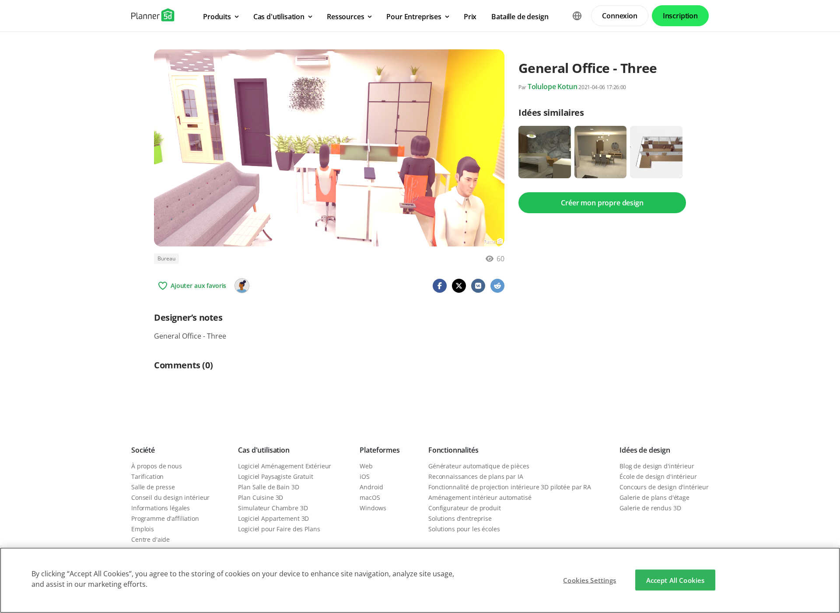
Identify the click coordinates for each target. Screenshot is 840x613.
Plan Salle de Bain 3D (268, 487)
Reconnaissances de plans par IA (475, 476)
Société (143, 450)
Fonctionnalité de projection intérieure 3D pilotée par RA (509, 487)
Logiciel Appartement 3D (273, 518)
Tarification (147, 476)
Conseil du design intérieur (170, 497)
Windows (373, 508)
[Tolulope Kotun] (242, 286)
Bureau (166, 258)
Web (366, 466)
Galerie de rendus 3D (650, 508)
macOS (370, 497)
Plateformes (379, 450)
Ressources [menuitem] (345, 16)
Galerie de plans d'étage (655, 497)
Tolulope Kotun (553, 86)
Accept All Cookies (675, 580)
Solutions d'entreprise (460, 518)
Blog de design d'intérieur (657, 466)
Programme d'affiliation (165, 518)
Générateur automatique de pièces (478, 466)
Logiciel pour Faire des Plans (279, 529)
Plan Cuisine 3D (260, 497)
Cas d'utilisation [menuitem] (278, 16)
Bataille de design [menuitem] (519, 16)
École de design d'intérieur (658, 476)
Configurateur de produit (464, 508)
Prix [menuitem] (470, 16)
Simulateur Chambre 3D (273, 508)
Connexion (619, 16)
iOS (365, 476)
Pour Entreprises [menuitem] (413, 16)
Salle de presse (153, 487)
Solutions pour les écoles (464, 529)
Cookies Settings (589, 580)
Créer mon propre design (602, 203)
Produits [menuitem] (217, 16)
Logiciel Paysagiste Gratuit (275, 476)
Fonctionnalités (453, 450)
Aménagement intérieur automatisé (480, 497)
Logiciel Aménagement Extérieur (284, 466)
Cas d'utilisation (263, 450)
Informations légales (160, 508)
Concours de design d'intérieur (664, 487)
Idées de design (645, 450)
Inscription (680, 16)
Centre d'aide (150, 539)
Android (371, 487)
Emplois (142, 529)
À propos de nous (156, 466)
